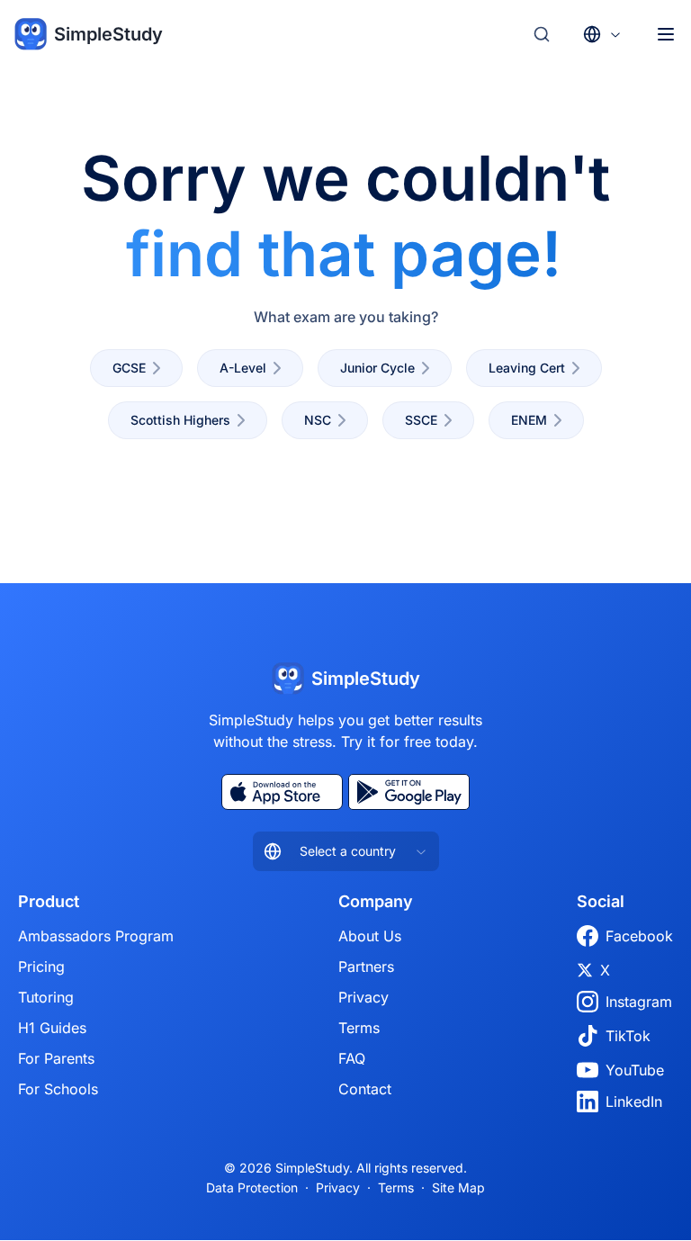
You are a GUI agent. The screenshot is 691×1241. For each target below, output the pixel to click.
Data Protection (252, 1187)
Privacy (363, 997)
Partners (366, 967)
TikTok (628, 1036)
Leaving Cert (527, 367)
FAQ (351, 1058)
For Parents (56, 1058)
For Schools (58, 1089)
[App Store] (282, 792)
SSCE (421, 419)
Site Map (458, 1187)
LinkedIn (634, 1102)
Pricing (41, 967)
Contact (364, 1089)
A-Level (243, 367)
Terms (359, 1028)
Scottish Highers (180, 419)
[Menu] (666, 34)
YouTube (635, 1070)
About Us (369, 936)
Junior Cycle (377, 367)
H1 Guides (52, 1028)
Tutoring (46, 997)
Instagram (639, 1002)
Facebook (639, 936)
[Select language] (603, 34)
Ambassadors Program (96, 936)
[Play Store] (409, 792)
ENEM (529, 419)
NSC (317, 419)
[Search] (542, 34)
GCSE (129, 367)
